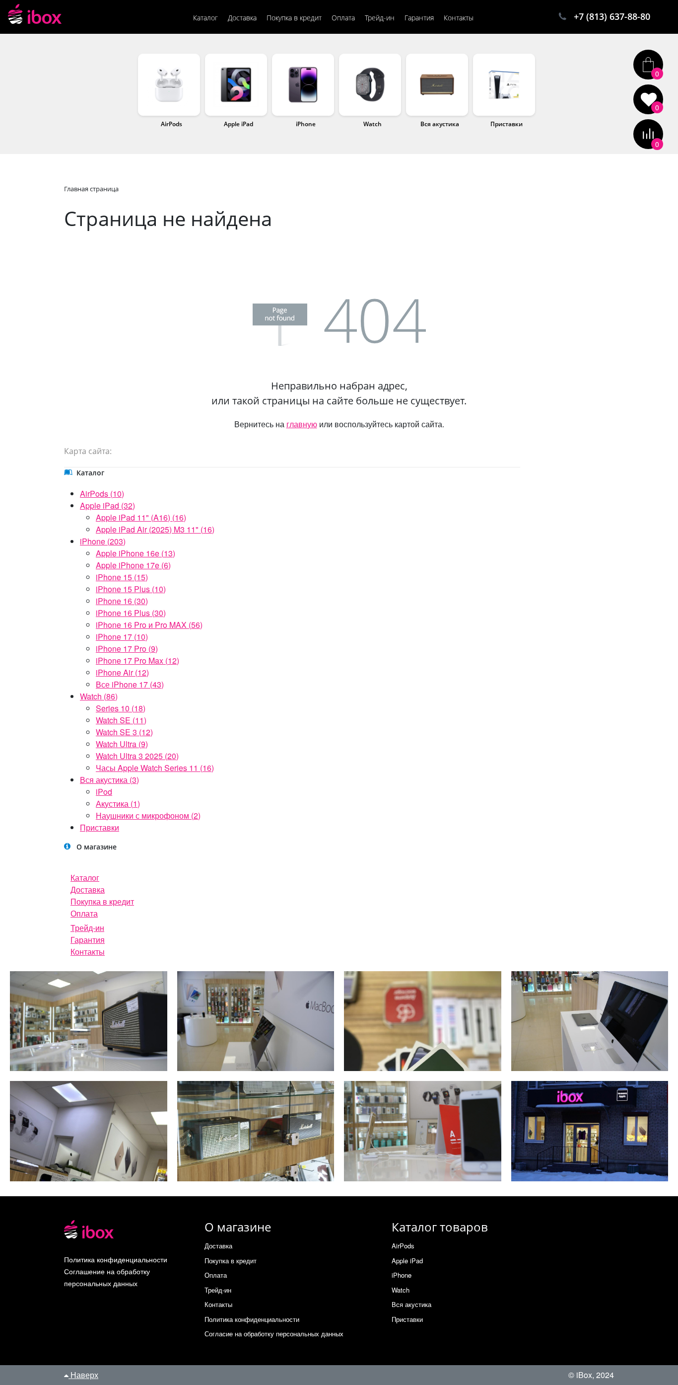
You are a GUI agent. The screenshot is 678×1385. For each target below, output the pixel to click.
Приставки (506, 124)
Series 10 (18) (120, 708)
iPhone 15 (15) (122, 577)
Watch (372, 124)
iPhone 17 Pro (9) (127, 648)
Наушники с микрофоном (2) (148, 815)
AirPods (171, 124)
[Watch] (370, 85)
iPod (104, 791)
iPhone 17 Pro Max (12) (137, 660)
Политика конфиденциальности (251, 1319)
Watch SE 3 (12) (124, 732)
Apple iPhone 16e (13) (135, 553)
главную (301, 424)
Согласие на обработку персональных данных (273, 1333)
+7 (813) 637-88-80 (612, 16)
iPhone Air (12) (122, 672)
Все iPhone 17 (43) (130, 684)
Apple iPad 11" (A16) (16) (141, 517)
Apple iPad (238, 124)
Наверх (83, 1375)
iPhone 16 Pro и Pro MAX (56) (149, 624)
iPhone (306, 124)
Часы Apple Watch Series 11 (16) (155, 767)
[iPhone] (303, 85)
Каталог (84, 877)
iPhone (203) (103, 541)
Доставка (87, 889)
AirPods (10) (102, 493)
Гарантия (87, 939)
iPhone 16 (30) (122, 601)
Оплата (84, 913)
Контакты (87, 951)
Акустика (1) (118, 803)
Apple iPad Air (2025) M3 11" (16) (155, 529)
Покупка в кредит (102, 901)
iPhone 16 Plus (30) (131, 612)
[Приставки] (504, 85)
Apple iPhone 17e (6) (133, 565)
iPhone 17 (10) (122, 636)
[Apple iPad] (236, 85)
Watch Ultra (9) (122, 744)
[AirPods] (169, 85)
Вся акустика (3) (109, 779)
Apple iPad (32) (107, 505)
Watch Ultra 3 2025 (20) (137, 756)
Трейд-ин (87, 927)
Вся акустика (439, 124)
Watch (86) (99, 696)
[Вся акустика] (437, 85)
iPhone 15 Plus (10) (131, 589)
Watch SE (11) (121, 720)
